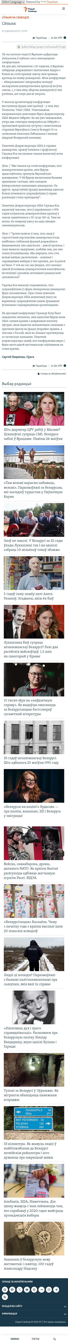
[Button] (39, 38)
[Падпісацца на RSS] (5, 1297)
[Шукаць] (54, 1339)
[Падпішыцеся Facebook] (12, 1290)
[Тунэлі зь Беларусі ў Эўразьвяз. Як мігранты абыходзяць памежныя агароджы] (34, 1070)
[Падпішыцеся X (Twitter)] (20, 1290)
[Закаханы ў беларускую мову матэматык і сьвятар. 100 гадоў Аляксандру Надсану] (34, 1238)
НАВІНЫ (15, 1339)
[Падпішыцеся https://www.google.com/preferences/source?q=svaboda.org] (5, 1290)
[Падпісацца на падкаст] (34, 1290)
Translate (52, 2)
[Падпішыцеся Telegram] (56, 1290)
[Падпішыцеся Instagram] (49, 1290)
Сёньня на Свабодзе (15, 17)
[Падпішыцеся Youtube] (27, 1290)
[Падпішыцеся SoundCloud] (41, 1290)
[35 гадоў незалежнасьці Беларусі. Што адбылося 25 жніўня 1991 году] (34, 737)
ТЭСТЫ (35, 1339)
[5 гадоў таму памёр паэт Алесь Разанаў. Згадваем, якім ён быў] (34, 573)
